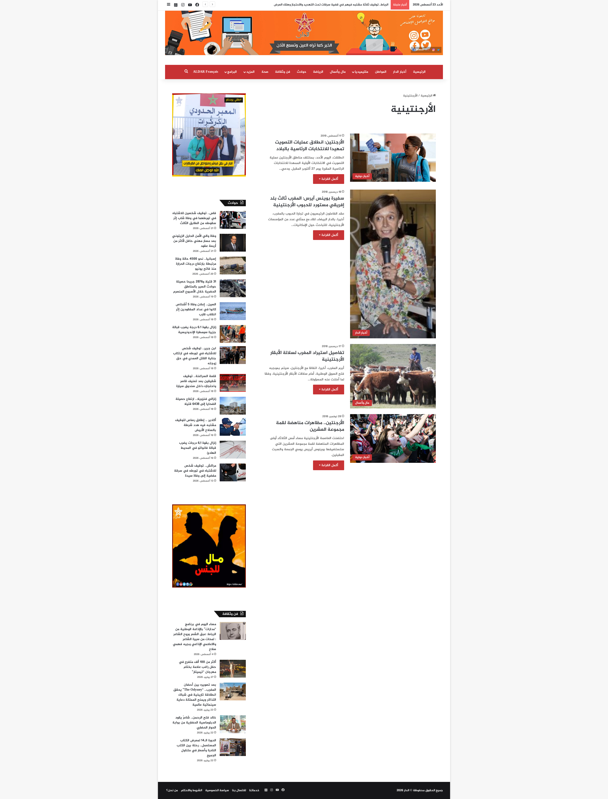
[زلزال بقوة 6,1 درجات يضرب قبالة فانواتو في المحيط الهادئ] (233, 450)
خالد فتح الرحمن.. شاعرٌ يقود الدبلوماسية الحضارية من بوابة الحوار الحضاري (194, 722)
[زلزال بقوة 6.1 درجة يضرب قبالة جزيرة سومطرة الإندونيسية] (233, 334)
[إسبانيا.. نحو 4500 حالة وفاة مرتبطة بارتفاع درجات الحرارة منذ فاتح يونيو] (233, 265)
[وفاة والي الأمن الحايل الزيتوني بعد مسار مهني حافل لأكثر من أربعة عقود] (233, 243)
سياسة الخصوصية (217, 790)
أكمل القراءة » (328, 179)
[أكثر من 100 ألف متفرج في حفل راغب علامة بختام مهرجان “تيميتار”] (233, 669)
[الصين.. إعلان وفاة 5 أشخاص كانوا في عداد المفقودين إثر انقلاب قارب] (233, 311)
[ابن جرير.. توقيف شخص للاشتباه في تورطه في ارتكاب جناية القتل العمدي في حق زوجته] (233, 355)
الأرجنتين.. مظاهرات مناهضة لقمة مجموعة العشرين (310, 426)
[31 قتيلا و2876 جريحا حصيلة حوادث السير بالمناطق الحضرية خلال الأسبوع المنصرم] (233, 288)
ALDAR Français (205, 72)
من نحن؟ (172, 790)
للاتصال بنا (239, 790)
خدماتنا (254, 790)
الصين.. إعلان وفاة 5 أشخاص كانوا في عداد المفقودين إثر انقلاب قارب (196, 309)
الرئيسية (419, 72)
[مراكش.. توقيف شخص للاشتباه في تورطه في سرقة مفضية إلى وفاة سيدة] (233, 472)
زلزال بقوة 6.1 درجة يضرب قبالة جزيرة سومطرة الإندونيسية (194, 330)
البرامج (232, 72)
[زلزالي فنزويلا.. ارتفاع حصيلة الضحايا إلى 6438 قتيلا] (233, 406)
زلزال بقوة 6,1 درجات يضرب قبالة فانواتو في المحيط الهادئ (197, 448)
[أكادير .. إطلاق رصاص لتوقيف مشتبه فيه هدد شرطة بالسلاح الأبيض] (233, 427)
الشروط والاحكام (191, 790)
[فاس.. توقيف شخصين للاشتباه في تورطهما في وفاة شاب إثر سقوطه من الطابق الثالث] (233, 220)
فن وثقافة (282, 72)
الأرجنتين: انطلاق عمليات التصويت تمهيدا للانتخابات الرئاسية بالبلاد (309, 146)
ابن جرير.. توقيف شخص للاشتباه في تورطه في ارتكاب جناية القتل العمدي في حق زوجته (194, 356)
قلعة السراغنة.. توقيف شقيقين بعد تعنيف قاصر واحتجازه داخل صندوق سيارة (196, 381)
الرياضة (318, 72)
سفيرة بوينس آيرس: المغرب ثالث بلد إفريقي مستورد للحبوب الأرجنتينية (307, 202)
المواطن (380, 72)
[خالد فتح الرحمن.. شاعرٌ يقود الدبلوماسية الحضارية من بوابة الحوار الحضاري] (233, 724)
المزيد (250, 72)
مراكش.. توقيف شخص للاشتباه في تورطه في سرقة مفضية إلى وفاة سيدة (195, 470)
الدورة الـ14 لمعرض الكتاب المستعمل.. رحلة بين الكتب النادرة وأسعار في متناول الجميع (196, 748)
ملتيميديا (361, 72)
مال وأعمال (338, 72)
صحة (264, 72)
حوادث (301, 72)
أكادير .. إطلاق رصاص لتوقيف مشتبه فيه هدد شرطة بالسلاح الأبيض (195, 425)
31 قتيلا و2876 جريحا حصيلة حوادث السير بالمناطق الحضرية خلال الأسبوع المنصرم (194, 286)
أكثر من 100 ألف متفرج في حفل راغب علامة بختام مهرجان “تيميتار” (197, 667)
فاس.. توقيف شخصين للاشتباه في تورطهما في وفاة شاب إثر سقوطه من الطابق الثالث (194, 218)
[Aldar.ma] (304, 33)
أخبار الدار (399, 72)
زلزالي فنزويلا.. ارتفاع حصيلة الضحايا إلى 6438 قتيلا (196, 401)
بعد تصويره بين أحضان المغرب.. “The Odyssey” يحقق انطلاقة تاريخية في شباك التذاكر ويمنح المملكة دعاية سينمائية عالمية (194, 695)
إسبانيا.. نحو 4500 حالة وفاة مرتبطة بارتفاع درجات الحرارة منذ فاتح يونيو (195, 264)
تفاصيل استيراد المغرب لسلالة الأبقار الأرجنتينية (307, 356)
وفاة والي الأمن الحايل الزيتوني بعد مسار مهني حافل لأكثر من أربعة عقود (194, 241)
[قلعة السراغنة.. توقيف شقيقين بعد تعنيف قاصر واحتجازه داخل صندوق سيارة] (233, 383)
